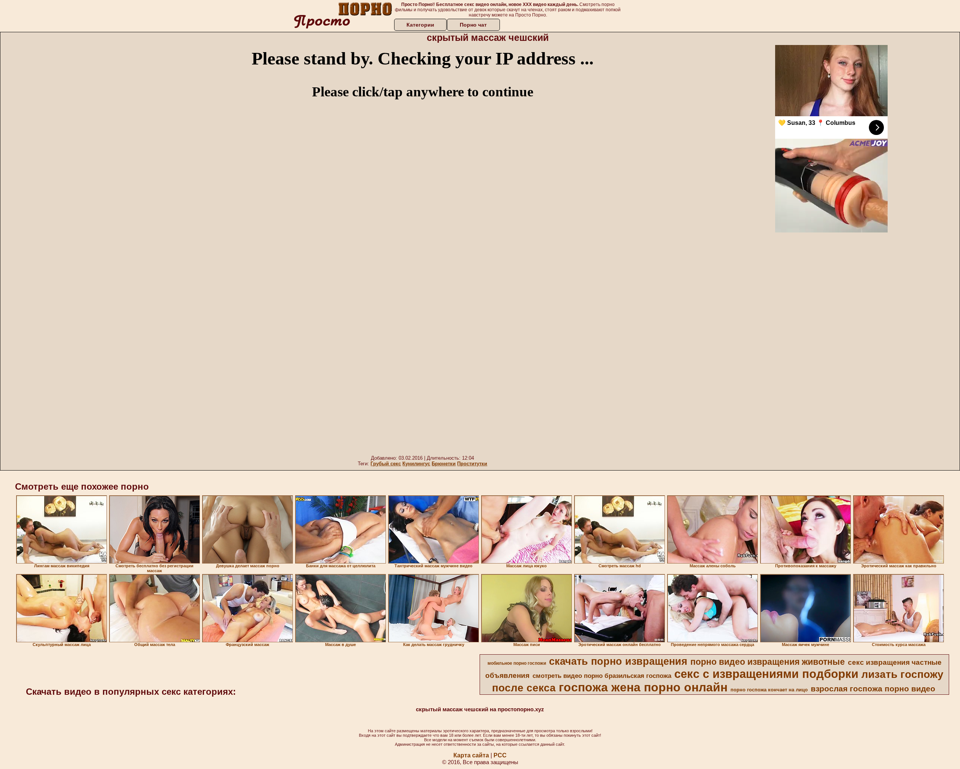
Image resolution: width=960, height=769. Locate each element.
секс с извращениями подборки (766, 673)
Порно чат (473, 25)
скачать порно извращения (618, 661)
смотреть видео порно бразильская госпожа (601, 675)
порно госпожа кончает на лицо (769, 690)
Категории (420, 25)
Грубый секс (385, 463)
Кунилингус (416, 463)
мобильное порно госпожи (517, 663)
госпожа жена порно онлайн (643, 687)
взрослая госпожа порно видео (873, 688)
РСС (500, 755)
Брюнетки (444, 463)
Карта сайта (471, 755)
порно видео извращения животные (767, 662)
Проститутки (472, 463)
